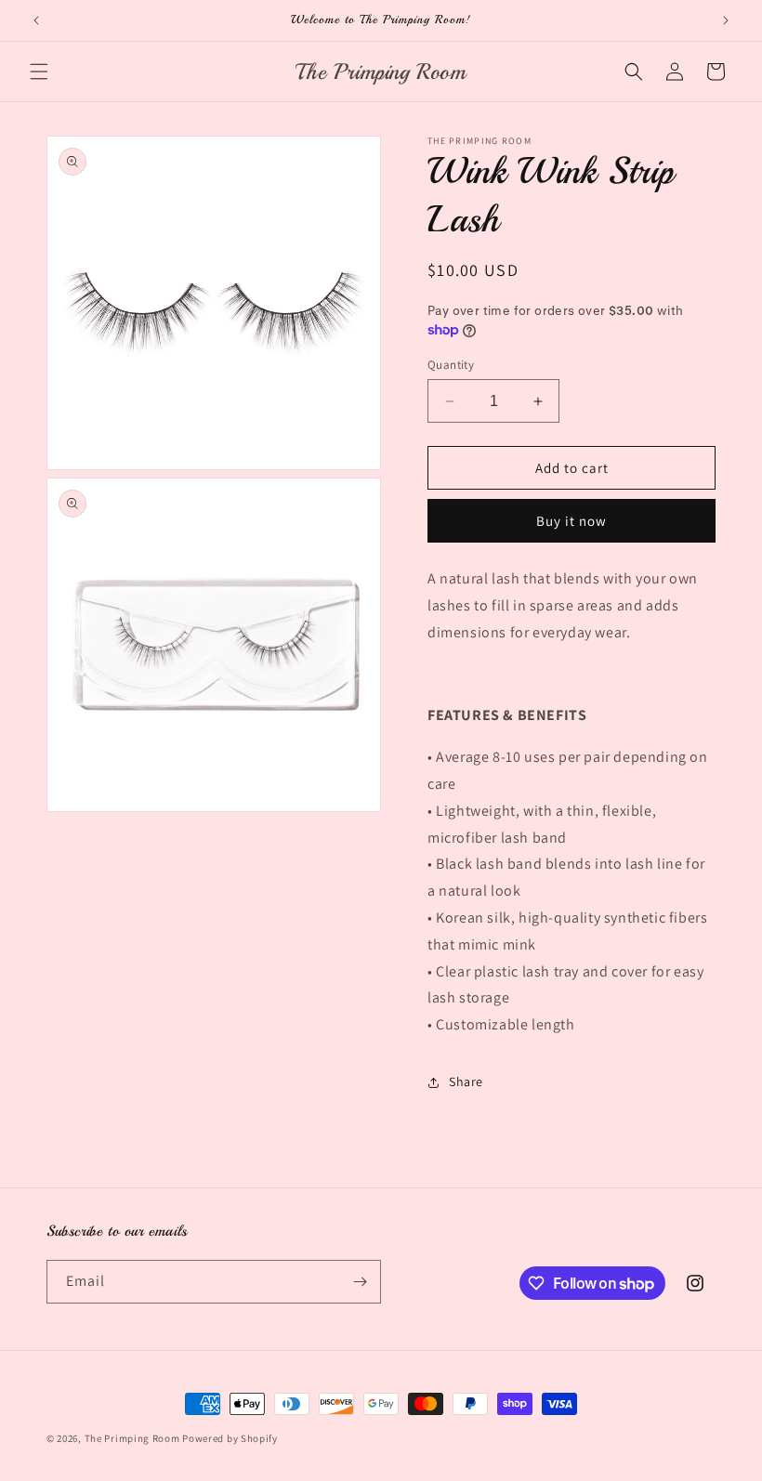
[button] (39, 71)
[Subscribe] (359, 1282)
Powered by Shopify (230, 1438)
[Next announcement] (725, 20)
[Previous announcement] (36, 20)
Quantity (450, 365)
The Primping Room (134, 1438)
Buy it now (571, 521)
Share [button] (466, 1081)
